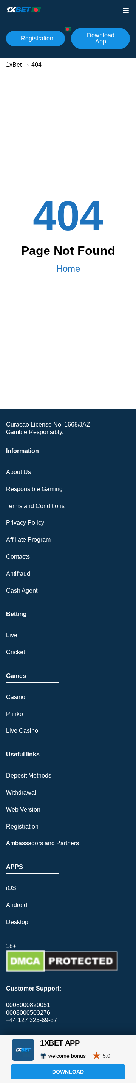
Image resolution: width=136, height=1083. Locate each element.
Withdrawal (21, 792)
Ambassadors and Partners (42, 843)
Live (11, 635)
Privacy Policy (25, 522)
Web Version (23, 809)
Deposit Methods (28, 775)
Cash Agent (21, 590)
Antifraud (18, 573)
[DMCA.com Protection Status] (62, 970)
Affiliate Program (28, 539)
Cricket (15, 652)
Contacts (18, 556)
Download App (100, 38)
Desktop (17, 922)
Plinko (14, 714)
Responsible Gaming (34, 489)
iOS (11, 888)
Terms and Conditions (35, 506)
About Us (18, 472)
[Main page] (24, 10)
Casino (15, 697)
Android (16, 905)
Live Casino (22, 730)
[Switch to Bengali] (68, 29)
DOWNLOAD (68, 1072)
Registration (37, 38)
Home (68, 268)
